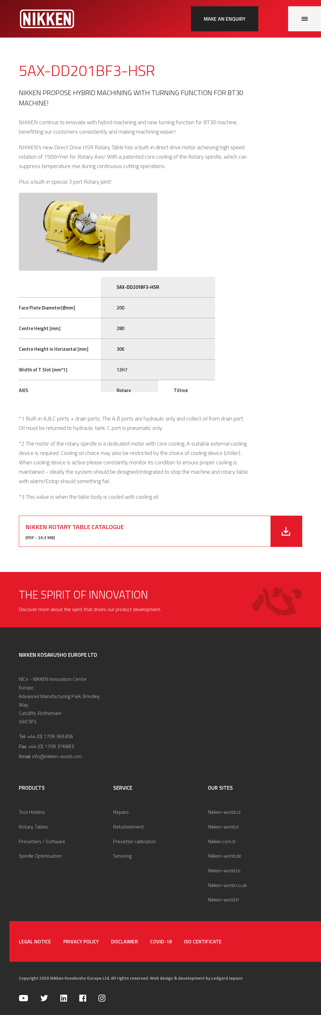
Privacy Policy (81, 941)
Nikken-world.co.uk (227, 885)
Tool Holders (32, 812)
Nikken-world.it (223, 826)
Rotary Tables (33, 826)
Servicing (122, 855)
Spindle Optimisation (40, 855)
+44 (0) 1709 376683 (51, 746)
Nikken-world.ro (224, 870)
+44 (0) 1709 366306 (50, 736)
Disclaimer (124, 941)
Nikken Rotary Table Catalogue (74, 527)
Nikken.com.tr (222, 841)
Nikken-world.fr (223, 899)
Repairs (121, 812)
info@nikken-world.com (57, 756)
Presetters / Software (42, 841)
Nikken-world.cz (224, 812)
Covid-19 (161, 941)
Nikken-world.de (224, 855)
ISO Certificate (203, 941)
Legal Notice (35, 941)
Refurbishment (128, 826)
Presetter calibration (134, 841)
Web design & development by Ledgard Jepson (196, 978)
